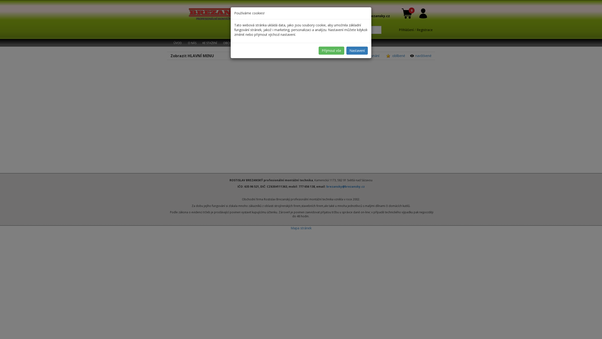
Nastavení (357, 50)
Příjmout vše (331, 50)
